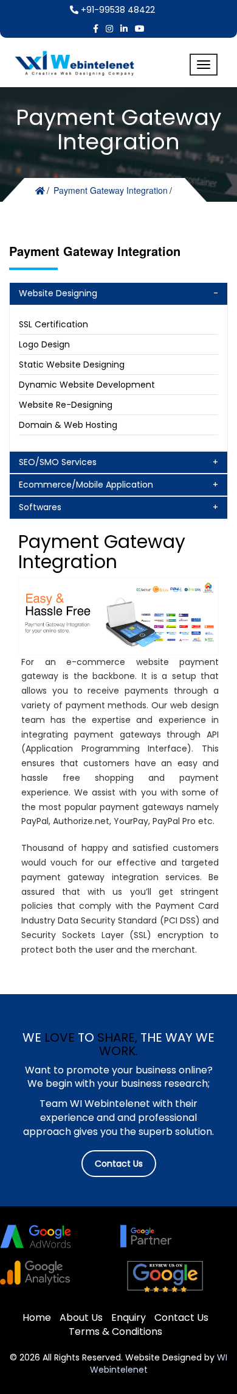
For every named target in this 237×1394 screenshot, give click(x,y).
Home (36, 1317)
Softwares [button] (40, 507)
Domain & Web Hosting (68, 425)
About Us (81, 1317)
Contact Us (119, 1164)
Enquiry (128, 1317)
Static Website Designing (72, 364)
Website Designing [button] (58, 293)
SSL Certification (53, 324)
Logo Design (44, 344)
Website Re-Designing (65, 405)
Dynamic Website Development (87, 385)
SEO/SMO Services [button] (58, 462)
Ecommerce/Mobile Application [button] (86, 484)
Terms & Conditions (115, 1332)
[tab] (118, 293)
